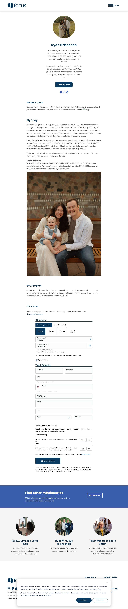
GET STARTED (94, 495)
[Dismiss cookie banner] (107, 583)
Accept (84, 600)
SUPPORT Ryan (64, 85)
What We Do (90, 577)
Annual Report (111, 588)
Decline (100, 600)
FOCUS (17, 5)
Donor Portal (110, 577)
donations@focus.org (35, 314)
